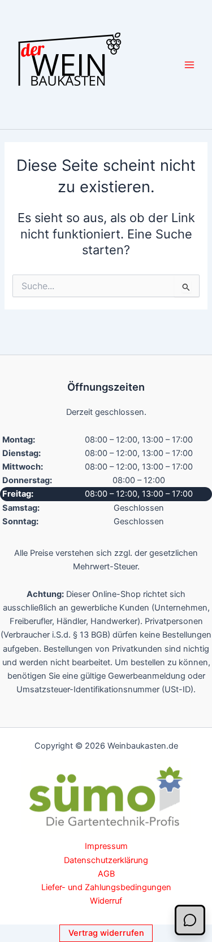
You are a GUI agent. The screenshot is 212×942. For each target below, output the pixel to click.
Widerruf (106, 901)
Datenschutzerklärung (106, 860)
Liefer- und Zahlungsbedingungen (106, 887)
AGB (106, 874)
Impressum (106, 846)
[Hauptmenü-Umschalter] (189, 64)
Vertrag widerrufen (106, 933)
